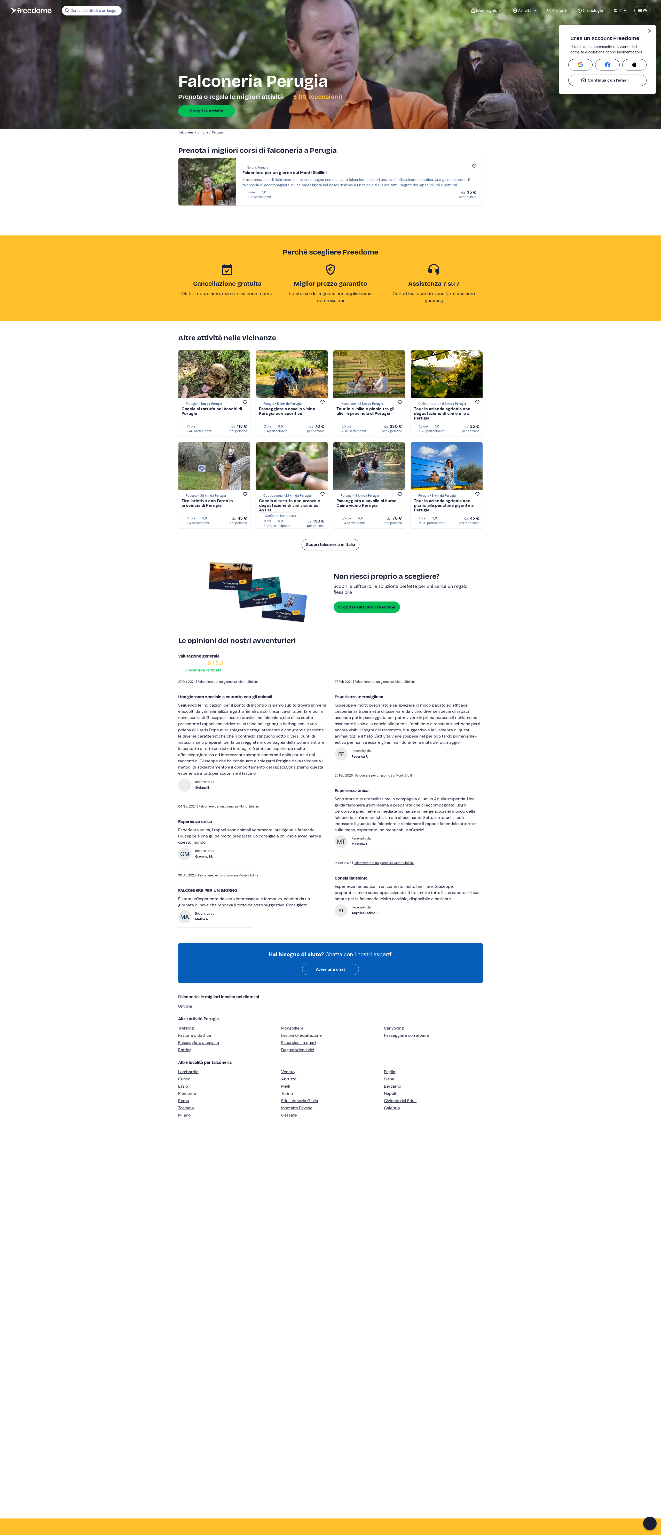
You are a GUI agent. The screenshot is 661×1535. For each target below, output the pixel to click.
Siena (389, 1079)
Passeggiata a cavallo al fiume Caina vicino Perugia (366, 503)
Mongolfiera (292, 1028)
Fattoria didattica (194, 1035)
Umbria (185, 1006)
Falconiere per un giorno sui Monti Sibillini (284, 172)
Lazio (183, 1086)
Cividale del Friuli (400, 1100)
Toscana (186, 1108)
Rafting (185, 1050)
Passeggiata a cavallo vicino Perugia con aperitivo (287, 411)
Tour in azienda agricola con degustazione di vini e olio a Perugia (442, 413)
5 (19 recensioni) (317, 96)
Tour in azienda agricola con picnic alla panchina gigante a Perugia (444, 505)
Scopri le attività (206, 111)
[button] (650, 1523)
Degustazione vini (297, 1050)
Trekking (186, 1028)
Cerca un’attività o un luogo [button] (93, 10)
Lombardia (188, 1071)
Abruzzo (288, 1079)
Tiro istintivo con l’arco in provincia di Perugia (207, 503)
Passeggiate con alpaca (406, 1035)
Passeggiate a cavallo (198, 1042)
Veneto (288, 1071)
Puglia (389, 1071)
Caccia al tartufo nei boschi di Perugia (212, 411)
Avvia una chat (330, 969)
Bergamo (392, 1086)
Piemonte (187, 1093)
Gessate (289, 1115)
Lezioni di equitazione (301, 1035)
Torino (287, 1093)
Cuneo (184, 1079)
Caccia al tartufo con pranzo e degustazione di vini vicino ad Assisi (289, 505)
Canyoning (394, 1028)
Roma (183, 1100)
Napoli (390, 1093)
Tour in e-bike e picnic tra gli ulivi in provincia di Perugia (365, 411)
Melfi (285, 1086)
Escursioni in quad (298, 1042)
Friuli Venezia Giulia (299, 1100)
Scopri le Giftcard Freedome (367, 607)
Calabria (392, 1108)
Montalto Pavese (296, 1108)
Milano (184, 1115)
